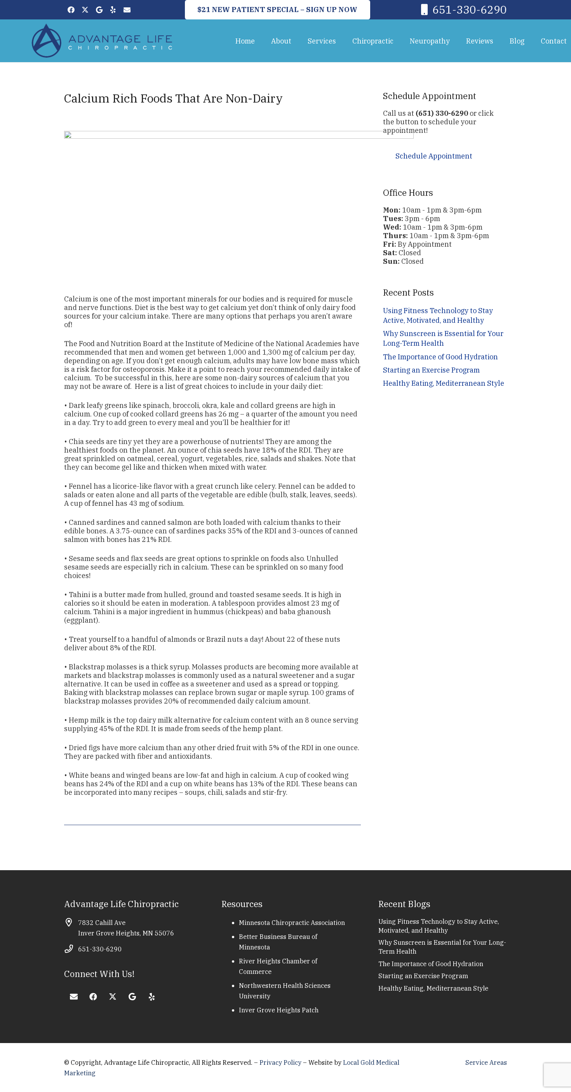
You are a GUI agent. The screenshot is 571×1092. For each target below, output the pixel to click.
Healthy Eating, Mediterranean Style (443, 383)
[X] (85, 10)
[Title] (127, 10)
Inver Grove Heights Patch (279, 1010)
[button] (297, 41)
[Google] (99, 10)
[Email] (74, 997)
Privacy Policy (281, 1062)
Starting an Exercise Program (431, 370)
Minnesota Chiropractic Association (292, 922)
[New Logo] (102, 40)
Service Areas (486, 1062)
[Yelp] (113, 10)
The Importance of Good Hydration (440, 356)
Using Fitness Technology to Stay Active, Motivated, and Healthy (438, 925)
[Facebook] (71, 10)
